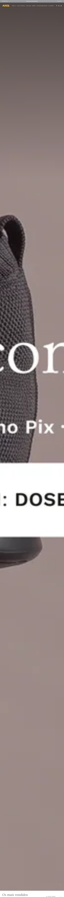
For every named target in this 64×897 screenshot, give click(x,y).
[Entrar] (59, 6)
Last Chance (21, 5)
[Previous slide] (3, 446)
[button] (56, 6)
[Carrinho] (61, 6)
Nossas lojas (5, 1)
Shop (13, 5)
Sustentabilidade (41, 5)
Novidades (59, 1)
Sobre (33, 5)
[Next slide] (61, 446)
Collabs (28, 5)
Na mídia (51, 5)
